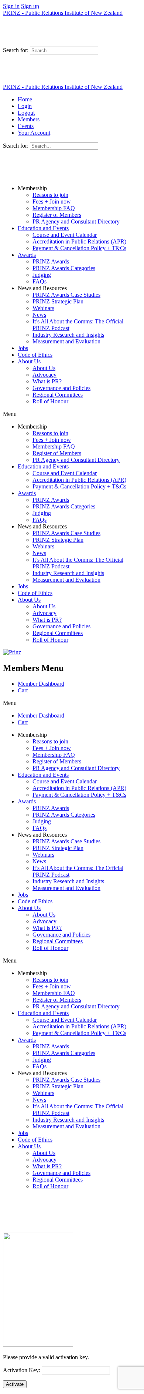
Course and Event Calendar (64, 235)
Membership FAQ (53, 208)
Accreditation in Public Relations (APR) (79, 241)
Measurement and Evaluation (66, 341)
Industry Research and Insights (68, 335)
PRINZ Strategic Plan (57, 301)
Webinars (43, 308)
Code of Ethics (35, 355)
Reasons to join (50, 195)
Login (25, 106)
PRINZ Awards (50, 261)
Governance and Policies (61, 388)
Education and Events (43, 228)
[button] (72, 414)
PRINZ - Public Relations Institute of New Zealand (63, 13)
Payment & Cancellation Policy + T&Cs (79, 248)
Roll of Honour (50, 401)
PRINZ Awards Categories (63, 268)
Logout (26, 113)
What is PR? (47, 381)
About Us (29, 361)
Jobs (23, 348)
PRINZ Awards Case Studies (66, 295)
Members (29, 119)
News (39, 315)
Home (25, 99)
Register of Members (56, 215)
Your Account (34, 133)
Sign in (11, 6)
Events (26, 126)
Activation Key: (21, 1370)
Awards (27, 255)
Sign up (30, 6)
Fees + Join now (51, 201)
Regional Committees (57, 395)
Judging (41, 275)
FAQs (39, 281)
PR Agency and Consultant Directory (76, 221)
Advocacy (44, 375)
